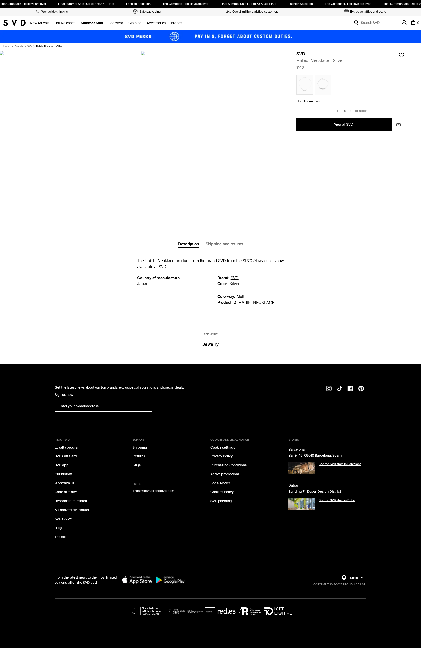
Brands (176, 23)
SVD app (61, 465)
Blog (58, 528)
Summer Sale (92, 23)
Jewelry (210, 344)
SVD (29, 46)
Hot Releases (64, 23)
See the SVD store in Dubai (337, 500)
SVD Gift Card (66, 456)
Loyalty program (68, 447)
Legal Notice (220, 483)
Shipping (140, 447)
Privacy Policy (221, 456)
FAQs (137, 465)
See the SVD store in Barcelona (340, 464)
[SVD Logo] (14, 23)
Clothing (134, 23)
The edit (61, 537)
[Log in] (404, 22)
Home (6, 46)
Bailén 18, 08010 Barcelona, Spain (315, 456)
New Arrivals (39, 23)
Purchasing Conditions (228, 465)
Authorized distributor (72, 510)
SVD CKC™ (63, 519)
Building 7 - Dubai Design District (314, 492)
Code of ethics (66, 492)
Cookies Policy (222, 492)
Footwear (115, 23)
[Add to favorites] (401, 55)
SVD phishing (221, 501)
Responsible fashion (71, 501)
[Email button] (398, 124)
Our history (63, 474)
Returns (139, 456)
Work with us (64, 483)
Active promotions (224, 474)
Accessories (156, 23)
